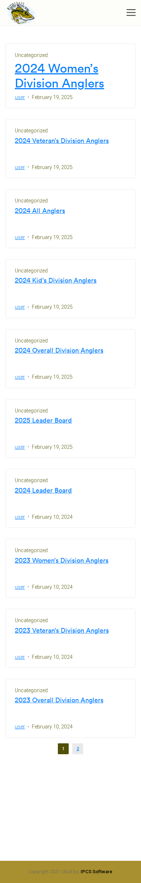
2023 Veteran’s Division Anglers (62, 630)
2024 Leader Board (43, 490)
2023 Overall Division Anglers (59, 700)
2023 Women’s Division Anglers (61, 560)
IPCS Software (96, 871)
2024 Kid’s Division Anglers (56, 280)
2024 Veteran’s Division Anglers (62, 141)
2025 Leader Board (43, 420)
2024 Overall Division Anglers (59, 350)
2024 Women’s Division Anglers (59, 76)
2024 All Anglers (40, 211)
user (20, 97)
